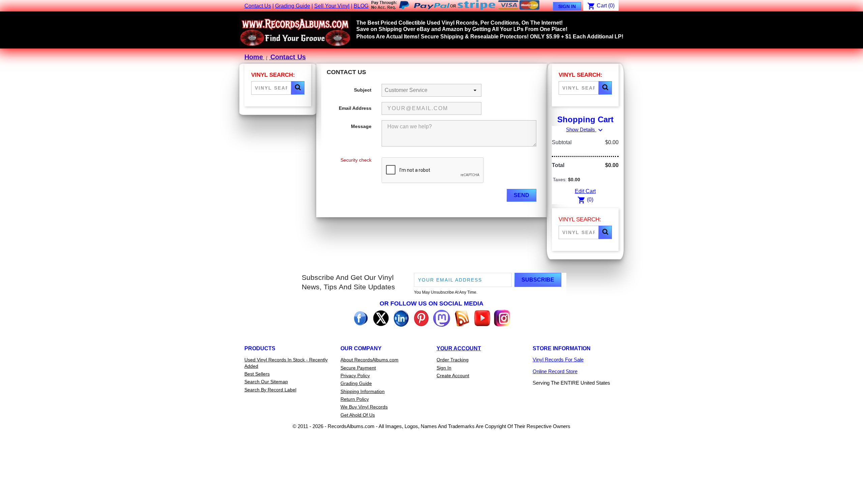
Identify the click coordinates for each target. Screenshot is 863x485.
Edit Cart (585, 191)
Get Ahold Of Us (357, 415)
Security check (355, 160)
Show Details (585, 129)
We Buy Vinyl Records (364, 407)
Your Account (459, 348)
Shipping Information (362, 391)
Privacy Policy (355, 375)
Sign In (567, 6)
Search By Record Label (270, 389)
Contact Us (257, 6)
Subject (362, 90)
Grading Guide (292, 6)
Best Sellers (257, 374)
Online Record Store (555, 371)
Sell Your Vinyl (332, 6)
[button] (297, 88)
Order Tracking (453, 359)
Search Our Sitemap (266, 381)
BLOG (361, 6)
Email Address (355, 108)
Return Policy (354, 399)
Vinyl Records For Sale (558, 359)
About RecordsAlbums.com (369, 359)
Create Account (453, 375)
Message (361, 126)
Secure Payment (358, 367)
